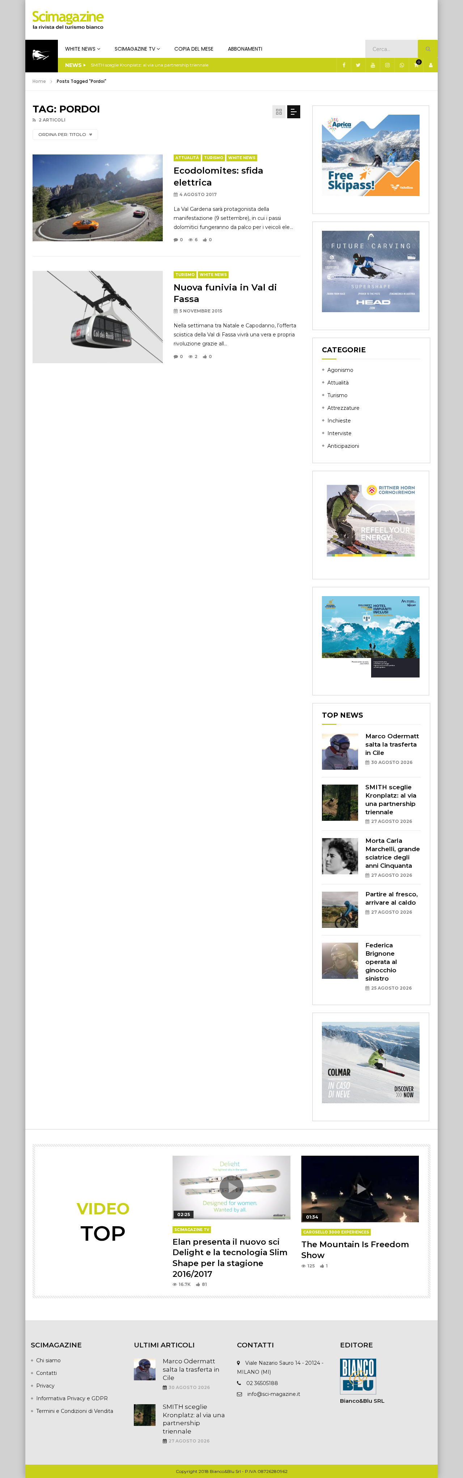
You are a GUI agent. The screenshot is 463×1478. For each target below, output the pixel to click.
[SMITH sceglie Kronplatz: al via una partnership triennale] (340, 803)
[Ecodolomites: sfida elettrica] (98, 197)
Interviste (339, 433)
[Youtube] (372, 65)
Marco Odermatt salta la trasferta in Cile (392, 744)
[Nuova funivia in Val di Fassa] (98, 317)
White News (80, 48)
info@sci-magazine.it (273, 1394)
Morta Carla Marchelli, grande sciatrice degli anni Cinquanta (153, 65)
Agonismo (340, 370)
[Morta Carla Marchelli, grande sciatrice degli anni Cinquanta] (340, 856)
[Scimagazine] (68, 20)
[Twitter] (358, 65)
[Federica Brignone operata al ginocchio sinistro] (340, 961)
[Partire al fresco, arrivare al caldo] (340, 910)
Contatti (46, 1373)
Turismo (213, 158)
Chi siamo (48, 1360)
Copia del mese (193, 48)
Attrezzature (343, 408)
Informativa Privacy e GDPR (72, 1398)
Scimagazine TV (135, 48)
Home (39, 81)
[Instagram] (387, 65)
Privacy (45, 1386)
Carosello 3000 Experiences (336, 1232)
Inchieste (339, 420)
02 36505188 (262, 1383)
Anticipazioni (343, 446)
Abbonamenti (245, 48)
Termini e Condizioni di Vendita (74, 1411)
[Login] (430, 65)
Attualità (187, 158)
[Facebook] (343, 65)
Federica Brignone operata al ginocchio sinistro (381, 962)
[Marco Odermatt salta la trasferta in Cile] (340, 752)
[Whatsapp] (401, 65)
